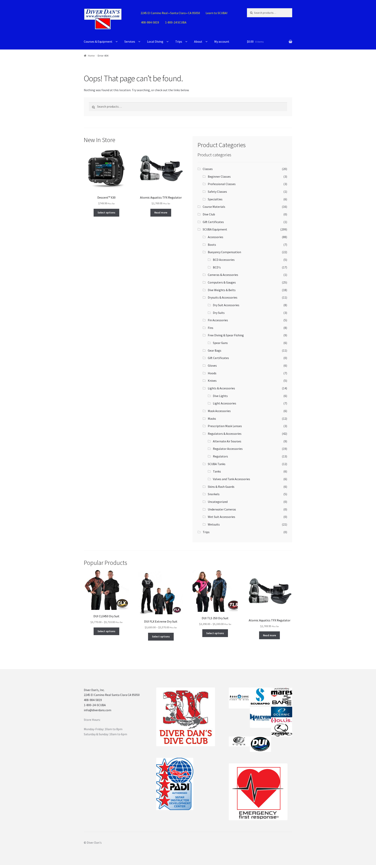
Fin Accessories (218, 320)
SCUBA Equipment (215, 229)
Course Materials (214, 207)
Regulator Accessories (228, 449)
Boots (212, 245)
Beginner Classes (219, 176)
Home (91, 55)
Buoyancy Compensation (224, 252)
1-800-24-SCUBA (95, 705)
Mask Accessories (219, 411)
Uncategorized (218, 502)
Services (129, 41)
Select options (106, 212)
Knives (212, 381)
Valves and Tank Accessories (231, 479)
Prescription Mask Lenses (225, 426)
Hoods (212, 373)
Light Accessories (224, 403)
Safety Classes (217, 192)
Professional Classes (222, 184)
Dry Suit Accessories (226, 305)
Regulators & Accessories (224, 434)
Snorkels (214, 494)
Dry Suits (219, 313)
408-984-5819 (93, 700)
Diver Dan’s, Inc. (94, 690)
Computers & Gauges (222, 282)
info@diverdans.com (97, 710)
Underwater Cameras (222, 509)
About (198, 41)
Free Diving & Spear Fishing (226, 335)
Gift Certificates (213, 222)
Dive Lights (220, 396)
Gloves (212, 365)
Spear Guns (220, 343)
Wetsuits (214, 524)
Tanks (217, 471)
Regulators (220, 456)
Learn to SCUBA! (216, 13)
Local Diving (155, 41)
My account (221, 41)
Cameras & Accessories (223, 275)
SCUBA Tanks (216, 464)
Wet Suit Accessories (221, 517)
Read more (160, 212)
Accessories (215, 237)
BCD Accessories (224, 260)
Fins (210, 328)
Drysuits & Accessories (222, 297)
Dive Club (209, 214)
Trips (178, 41)
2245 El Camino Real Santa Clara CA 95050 (112, 695)
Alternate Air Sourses (227, 441)
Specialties (215, 199)
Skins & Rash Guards (221, 487)
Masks (212, 418)
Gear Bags (214, 350)
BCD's (217, 267)
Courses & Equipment (98, 41)
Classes (208, 169)
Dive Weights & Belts (222, 290)
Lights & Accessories (221, 388)
